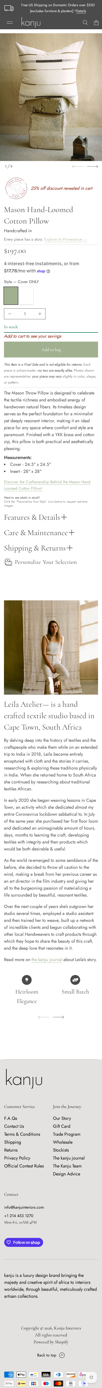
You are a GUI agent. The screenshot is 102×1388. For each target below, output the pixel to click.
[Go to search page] (85, 22)
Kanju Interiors (67, 1328)
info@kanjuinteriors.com (24, 1207)
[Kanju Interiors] (31, 22)
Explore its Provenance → (65, 239)
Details (81, 10)
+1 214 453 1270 (18, 1216)
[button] (85, 22)
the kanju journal (46, 959)
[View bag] (96, 22)
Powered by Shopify (51, 1342)
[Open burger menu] (10, 22)
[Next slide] (92, 166)
